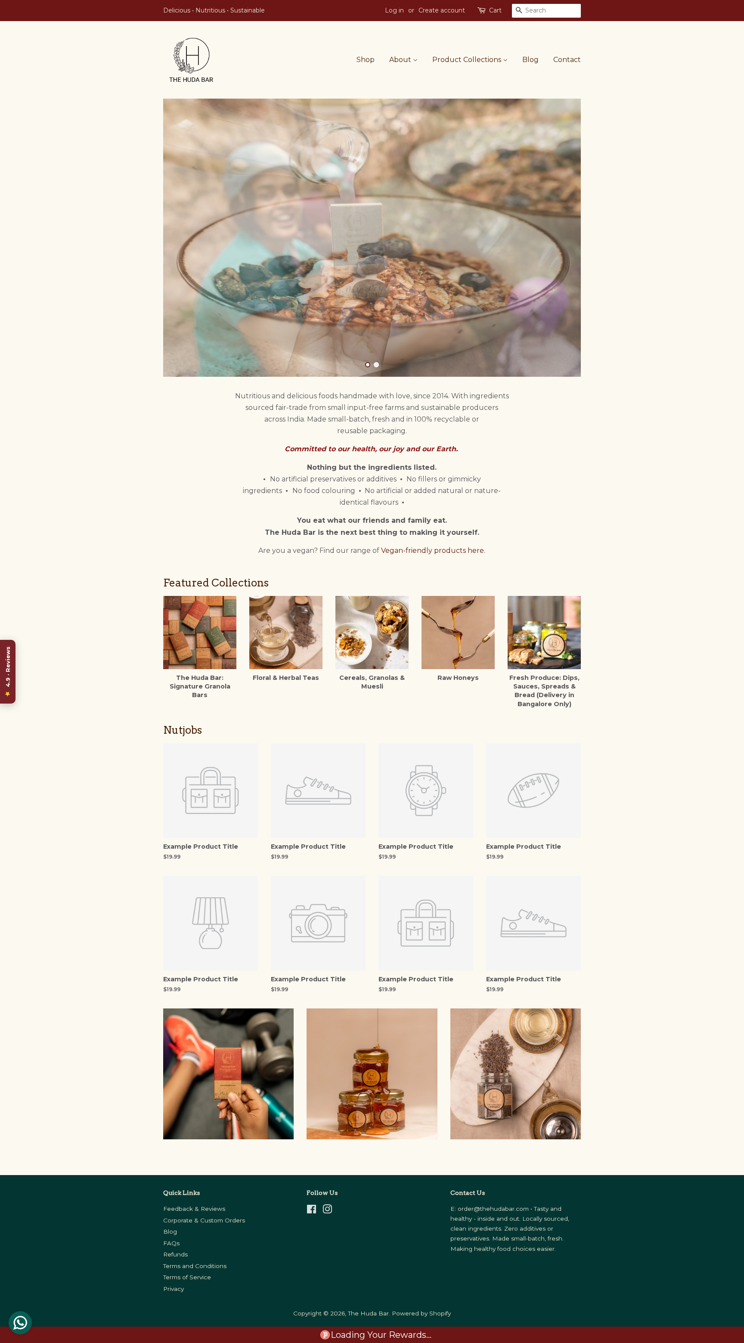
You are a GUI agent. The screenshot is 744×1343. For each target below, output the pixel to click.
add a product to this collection (423, 885)
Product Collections (467, 60)
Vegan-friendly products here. (433, 550)
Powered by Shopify (421, 1313)
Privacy (173, 1288)
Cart (495, 10)
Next (562, 238)
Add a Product (316, 903)
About (401, 60)
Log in (394, 10)
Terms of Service (187, 1277)
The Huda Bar (368, 1313)
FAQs (171, 1243)
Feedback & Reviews (194, 1208)
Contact (567, 60)
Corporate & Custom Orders (204, 1220)
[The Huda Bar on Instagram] (327, 1210)
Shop (365, 60)
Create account (441, 10)
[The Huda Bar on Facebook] (311, 1210)
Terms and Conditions (194, 1265)
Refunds (175, 1254)
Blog (530, 60)
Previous (181, 238)
